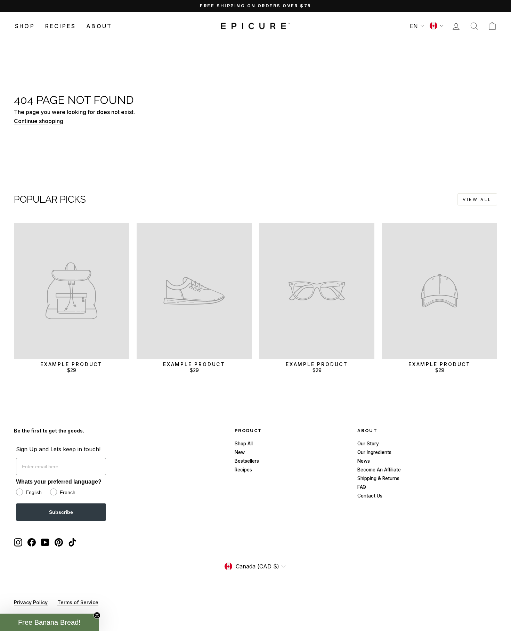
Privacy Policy (31, 602)
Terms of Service (77, 602)
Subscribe (61, 512)
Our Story (368, 443)
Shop (25, 26)
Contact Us (369, 496)
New (240, 452)
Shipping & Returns (378, 478)
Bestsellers (247, 461)
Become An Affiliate (379, 469)
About (99, 26)
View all (477, 199)
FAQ (361, 487)
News (363, 461)
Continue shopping (38, 121)
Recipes (60, 26)
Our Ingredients (374, 452)
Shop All (244, 443)
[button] (49, 622)
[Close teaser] (97, 615)
